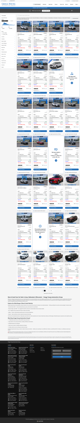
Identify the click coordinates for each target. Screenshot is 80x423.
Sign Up (62, 356)
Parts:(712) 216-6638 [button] (23, 362)
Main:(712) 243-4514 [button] (23, 387)
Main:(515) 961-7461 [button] (23, 397)
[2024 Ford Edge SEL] (56, 64)
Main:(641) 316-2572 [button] (12, 397)
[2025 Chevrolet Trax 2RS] (71, 180)
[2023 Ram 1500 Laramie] (71, 256)
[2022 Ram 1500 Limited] (56, 256)
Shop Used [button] (50, 4)
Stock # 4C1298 (67, 33)
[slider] (1, 25)
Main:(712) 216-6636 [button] (23, 359)
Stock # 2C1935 (51, 186)
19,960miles (77, 189)
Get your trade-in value (46, 10)
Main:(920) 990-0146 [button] (23, 350)
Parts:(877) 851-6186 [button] (23, 380)
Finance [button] (56, 4)
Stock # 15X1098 (51, 71)
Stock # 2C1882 (20, 71)
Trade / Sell (62, 4)
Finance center (32, 350)
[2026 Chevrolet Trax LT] (24, 103)
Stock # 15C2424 (20, 186)
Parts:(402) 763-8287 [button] (12, 371)
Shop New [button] (44, 4)
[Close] (71, 10)
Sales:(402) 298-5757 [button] (12, 379)
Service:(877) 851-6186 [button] (23, 379)
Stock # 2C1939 (35, 148)
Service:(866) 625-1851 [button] (23, 371)
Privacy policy (43, 350)
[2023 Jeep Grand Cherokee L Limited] (71, 218)
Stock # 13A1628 (67, 263)
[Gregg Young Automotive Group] (8, 4)
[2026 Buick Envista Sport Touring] (40, 180)
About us (42, 347)
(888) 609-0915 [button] (12, 0)
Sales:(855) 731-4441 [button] (23, 370)
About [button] (77, 4)
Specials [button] (71, 4)
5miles (30, 74)
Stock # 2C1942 (35, 33)
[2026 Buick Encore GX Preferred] (71, 141)
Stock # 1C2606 (20, 33)
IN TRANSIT (29, 71)
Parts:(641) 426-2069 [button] (12, 400)
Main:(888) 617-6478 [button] (12, 369)
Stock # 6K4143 (67, 148)
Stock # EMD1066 (35, 263)
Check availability (22, 54)
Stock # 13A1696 (51, 263)
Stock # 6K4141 (20, 225)
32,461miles (61, 74)
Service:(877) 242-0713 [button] (23, 400)
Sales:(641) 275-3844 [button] (12, 360)
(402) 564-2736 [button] (11, 387)
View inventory (32, 347)
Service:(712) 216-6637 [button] (23, 361)
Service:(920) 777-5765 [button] (12, 408)
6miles (30, 150)
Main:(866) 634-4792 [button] (23, 378)
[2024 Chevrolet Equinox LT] (24, 256)
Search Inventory (37, 4)
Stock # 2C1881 (20, 148)
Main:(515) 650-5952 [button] (23, 369)
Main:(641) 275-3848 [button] (12, 358)
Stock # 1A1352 (20, 263)
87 (51, 290)
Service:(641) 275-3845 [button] (12, 361)
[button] (4, 1)
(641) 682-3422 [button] (11, 414)
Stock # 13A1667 (67, 225)
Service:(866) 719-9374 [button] (12, 370)
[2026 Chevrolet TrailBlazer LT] (40, 26)
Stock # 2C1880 (51, 225)
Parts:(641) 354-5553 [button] (12, 353)
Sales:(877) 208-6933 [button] (23, 388)
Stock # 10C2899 (35, 71)
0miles (30, 35)
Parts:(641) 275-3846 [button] (12, 362)
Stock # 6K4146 (35, 186)
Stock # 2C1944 (51, 33)
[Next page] (53, 290)
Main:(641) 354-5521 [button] (12, 350)
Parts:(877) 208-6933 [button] (23, 391)
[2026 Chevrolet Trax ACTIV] (71, 26)
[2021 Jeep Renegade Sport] (40, 256)
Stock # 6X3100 (67, 186)
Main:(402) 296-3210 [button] (12, 378)
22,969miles (77, 227)
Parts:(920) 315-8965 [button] (23, 353)
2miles (77, 35)
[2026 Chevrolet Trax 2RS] (24, 26)
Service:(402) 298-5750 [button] (12, 380)
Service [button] (66, 4)
